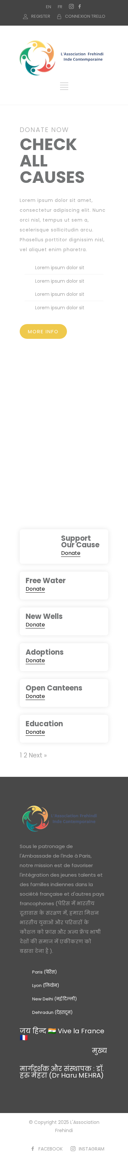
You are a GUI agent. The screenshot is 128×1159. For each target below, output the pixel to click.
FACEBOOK (50, 1149)
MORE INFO (43, 331)
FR (60, 7)
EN (48, 7)
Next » (38, 755)
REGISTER (40, 16)
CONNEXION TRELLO (85, 16)
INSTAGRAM (91, 1149)
